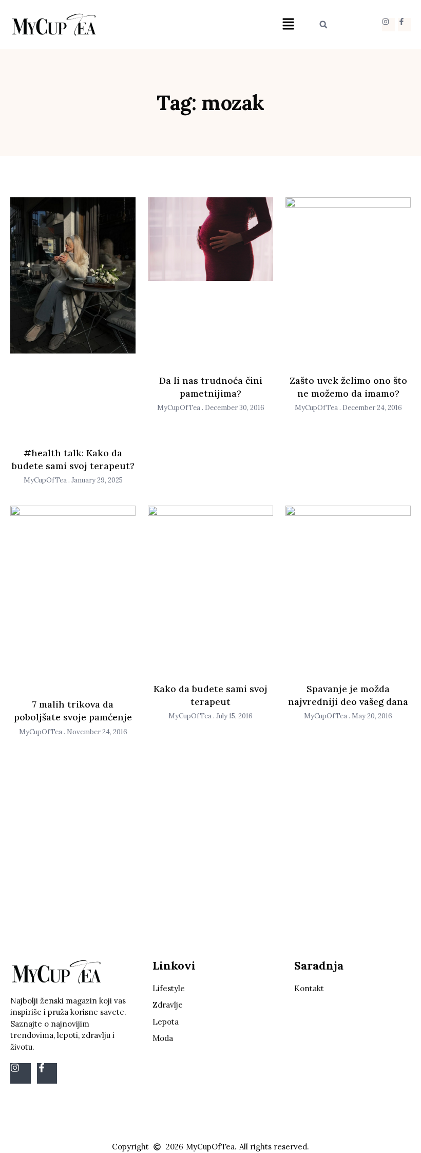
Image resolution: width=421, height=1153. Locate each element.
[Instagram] (388, 24)
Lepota (165, 1022)
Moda (162, 1038)
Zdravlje (167, 1005)
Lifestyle (168, 988)
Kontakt (309, 988)
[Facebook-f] (404, 24)
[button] (288, 24)
